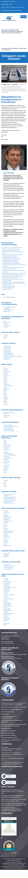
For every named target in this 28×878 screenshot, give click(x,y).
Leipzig (5, 338)
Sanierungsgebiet (5, 90)
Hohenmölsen (7, 590)
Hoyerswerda (6, 384)
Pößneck (5, 534)
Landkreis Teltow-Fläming (9, 430)
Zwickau (5, 404)
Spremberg (6, 468)
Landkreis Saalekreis (8, 567)
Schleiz (5, 538)
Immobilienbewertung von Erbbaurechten (10, 261)
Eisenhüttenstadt (7, 445)
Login (22, 864)
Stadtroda (6, 542)
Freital (5, 378)
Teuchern (6, 616)
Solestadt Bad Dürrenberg (9, 613)
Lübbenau (6, 459)
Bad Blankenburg (7, 516)
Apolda (5, 513)
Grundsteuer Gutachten (7, 289)
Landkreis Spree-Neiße (8, 429)
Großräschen (6, 449)
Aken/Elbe (6, 578)
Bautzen (5, 368)
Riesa (5, 400)
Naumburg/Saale (7, 604)
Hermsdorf (6, 525)
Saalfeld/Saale (7, 536)
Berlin (5, 321)
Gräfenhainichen (7, 588)
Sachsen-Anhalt (7, 325)
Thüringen (6, 327)
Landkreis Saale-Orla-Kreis (9, 498)
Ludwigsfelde (6, 462)
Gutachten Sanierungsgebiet (19, 89)
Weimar (5, 486)
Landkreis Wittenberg (8, 568)
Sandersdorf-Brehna (8, 610)
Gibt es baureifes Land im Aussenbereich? (10, 277)
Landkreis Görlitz (7, 349)
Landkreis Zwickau (7, 357)
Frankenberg (6, 375)
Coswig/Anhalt (7, 586)
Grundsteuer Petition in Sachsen (8, 286)
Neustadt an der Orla (8, 532)
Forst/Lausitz (6, 447)
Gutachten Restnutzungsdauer (8, 287)
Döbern (5, 442)
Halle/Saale (6, 555)
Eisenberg (6, 522)
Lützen (5, 600)
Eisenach (6, 480)
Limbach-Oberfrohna (8, 385)
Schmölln (6, 539)
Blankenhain (6, 519)
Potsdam (6, 416)
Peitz (5, 463)
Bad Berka (6, 515)
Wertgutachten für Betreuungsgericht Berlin (11, 250)
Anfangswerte (4, 87)
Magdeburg (6, 556)
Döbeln (5, 374)
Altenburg (6, 511)
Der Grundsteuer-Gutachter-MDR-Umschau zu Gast (12, 274)
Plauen (5, 394)
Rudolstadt (6, 535)
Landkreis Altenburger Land (9, 494)
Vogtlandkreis (7, 359)
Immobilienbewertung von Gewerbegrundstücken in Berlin (14, 273)
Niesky (5, 391)
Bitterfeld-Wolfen (7, 583)
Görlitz (5, 381)
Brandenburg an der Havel (9, 412)
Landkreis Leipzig (7, 350)
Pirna (5, 393)
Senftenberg (6, 466)
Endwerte (11, 89)
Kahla (5, 526)
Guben (5, 450)
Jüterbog (6, 452)
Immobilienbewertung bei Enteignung (9, 260)
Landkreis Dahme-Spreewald (9, 455)
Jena (5, 483)
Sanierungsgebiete (13, 90)
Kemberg (6, 593)
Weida (5, 544)
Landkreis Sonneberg (8, 501)
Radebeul (6, 398)
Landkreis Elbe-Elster (8, 425)
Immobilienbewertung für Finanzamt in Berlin (11, 263)
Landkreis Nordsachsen (8, 354)
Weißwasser (6, 401)
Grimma (5, 383)
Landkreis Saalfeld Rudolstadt (10, 500)
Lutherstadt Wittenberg (8, 598)
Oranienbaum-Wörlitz (8, 606)
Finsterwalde (6, 446)
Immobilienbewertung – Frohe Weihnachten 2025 (12, 247)
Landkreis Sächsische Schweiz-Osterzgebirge (13, 356)
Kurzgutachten (7, 308)
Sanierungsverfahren (21, 90)
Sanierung (18, 86)
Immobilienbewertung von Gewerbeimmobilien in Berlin (13, 282)
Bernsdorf (6, 370)
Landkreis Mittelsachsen (9, 353)
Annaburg (6, 580)
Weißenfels (6, 617)
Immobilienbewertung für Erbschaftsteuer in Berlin (12, 276)
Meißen (5, 390)
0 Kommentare (23, 84)
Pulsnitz (5, 395)
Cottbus (5, 414)
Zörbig (5, 624)
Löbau (5, 387)
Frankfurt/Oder (7, 415)
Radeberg (6, 397)
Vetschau (6, 469)
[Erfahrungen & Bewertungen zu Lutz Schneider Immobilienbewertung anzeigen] (9, 826)
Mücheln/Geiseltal (7, 603)
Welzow (5, 470)
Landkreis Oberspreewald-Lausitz (10, 426)
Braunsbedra (6, 584)
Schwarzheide (7, 465)
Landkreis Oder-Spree (8, 427)
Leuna (5, 597)
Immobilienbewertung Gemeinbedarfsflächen (11, 259)
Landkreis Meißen (7, 351)
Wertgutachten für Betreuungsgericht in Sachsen (12, 254)
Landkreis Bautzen (7, 347)
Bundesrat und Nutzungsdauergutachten (10, 248)
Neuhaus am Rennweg (8, 531)
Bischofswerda (7, 371)
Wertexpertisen (7, 311)
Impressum (3, 769)
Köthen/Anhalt (7, 564)
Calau (5, 440)
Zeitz (5, 621)
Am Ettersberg (7, 512)
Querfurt (5, 607)
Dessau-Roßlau (7, 553)
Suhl (5, 484)
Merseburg (6, 601)
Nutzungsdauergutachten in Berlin (9, 256)
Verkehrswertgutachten (8, 309)
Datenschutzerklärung (6, 772)
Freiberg (5, 377)
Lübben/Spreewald (8, 457)
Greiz (5, 523)
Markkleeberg (6, 388)
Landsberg (6, 596)
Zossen (5, 472)
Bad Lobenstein (7, 518)
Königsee (6, 528)
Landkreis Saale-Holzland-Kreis (10, 497)
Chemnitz (6, 335)
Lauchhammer (7, 456)
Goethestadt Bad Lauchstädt (10, 587)
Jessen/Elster (6, 591)
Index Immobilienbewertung (9, 297)
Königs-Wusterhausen (8, 453)
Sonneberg (6, 541)
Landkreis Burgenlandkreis (9, 594)
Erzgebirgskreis (7, 346)
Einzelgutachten (6, 86)
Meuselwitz (6, 529)
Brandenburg (6, 322)
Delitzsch (6, 373)
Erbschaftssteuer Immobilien (9, 307)
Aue (4, 367)
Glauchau (6, 380)
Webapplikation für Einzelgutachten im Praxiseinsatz (11, 99)
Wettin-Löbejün (7, 619)
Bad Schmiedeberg (7, 581)
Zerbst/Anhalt (7, 623)
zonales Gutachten (5, 92)
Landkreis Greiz (7, 495)
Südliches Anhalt (7, 614)
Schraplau (6, 611)
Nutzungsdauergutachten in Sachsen (9, 257)
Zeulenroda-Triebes (8, 545)
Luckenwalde (6, 460)
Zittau (5, 403)
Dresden (5, 336)
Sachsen (5, 324)
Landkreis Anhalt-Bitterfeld (9, 566)
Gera (5, 481)
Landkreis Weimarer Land (9, 502)
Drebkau (5, 443)
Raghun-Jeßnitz (7, 608)
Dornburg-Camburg (8, 521)
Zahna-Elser (6, 620)
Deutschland (12, 86)
